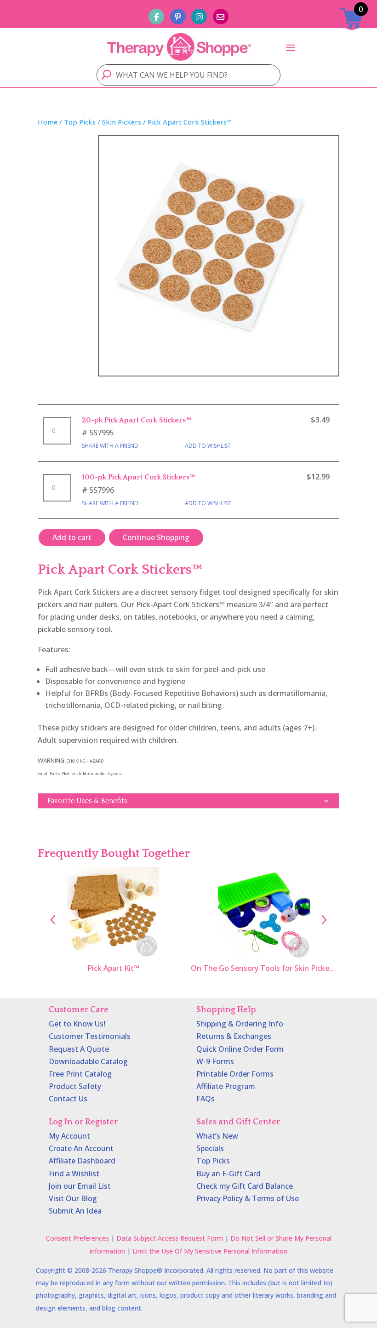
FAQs (205, 1099)
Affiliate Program (225, 1086)
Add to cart (71, 537)
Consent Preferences (77, 1238)
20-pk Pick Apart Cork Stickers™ (137, 420)
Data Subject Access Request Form (169, 1238)
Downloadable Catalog (88, 1061)
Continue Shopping (156, 537)
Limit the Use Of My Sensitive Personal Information (209, 1251)
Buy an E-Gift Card (228, 1173)
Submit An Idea (75, 1211)
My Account (69, 1136)
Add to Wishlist (208, 446)
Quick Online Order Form (240, 1049)
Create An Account (81, 1148)
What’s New (217, 1136)
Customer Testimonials (90, 1036)
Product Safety (75, 1086)
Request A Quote (79, 1049)
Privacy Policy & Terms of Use (247, 1198)
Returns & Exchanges (233, 1036)
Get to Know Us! (77, 1024)
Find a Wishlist (74, 1173)
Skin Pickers (121, 121)
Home (47, 121)
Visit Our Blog (73, 1198)
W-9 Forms (215, 1061)
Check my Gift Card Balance (244, 1186)
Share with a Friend (110, 446)
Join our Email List (80, 1186)
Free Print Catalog (80, 1074)
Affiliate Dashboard (82, 1161)
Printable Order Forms (235, 1074)
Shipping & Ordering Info (239, 1024)
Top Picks (80, 121)
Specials (210, 1148)
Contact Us (68, 1099)
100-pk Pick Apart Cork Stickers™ (138, 477)
